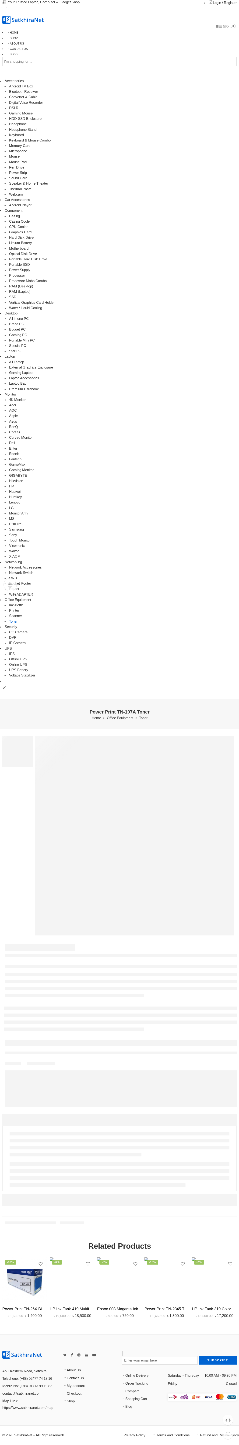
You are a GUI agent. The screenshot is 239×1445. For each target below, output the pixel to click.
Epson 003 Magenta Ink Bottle (119, 1309)
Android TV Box (21, 86)
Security (11, 627)
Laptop (10, 356)
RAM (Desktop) (21, 286)
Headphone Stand (22, 129)
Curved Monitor (21, 437)
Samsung (16, 529)
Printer (14, 610)
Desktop (11, 313)
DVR (13, 637)
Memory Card (19, 146)
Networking (13, 562)
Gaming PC (18, 335)
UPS (8, 648)
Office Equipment (18, 600)
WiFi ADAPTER (21, 594)
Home (96, 718)
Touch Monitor (20, 540)
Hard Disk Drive (21, 237)
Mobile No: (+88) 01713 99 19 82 (27, 1386)
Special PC (17, 346)
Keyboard (16, 135)
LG (11, 508)
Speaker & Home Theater (28, 183)
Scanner (15, 616)
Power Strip (18, 173)
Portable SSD (19, 264)
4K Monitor (17, 400)
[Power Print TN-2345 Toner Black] (167, 1279)
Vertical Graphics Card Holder (32, 302)
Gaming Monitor (21, 470)
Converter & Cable (23, 97)
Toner (13, 621)
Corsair (14, 432)
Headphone (18, 124)
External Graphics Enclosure (31, 367)
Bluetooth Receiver (23, 91)
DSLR (13, 108)
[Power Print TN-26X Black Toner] (24, 1279)
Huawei (15, 491)
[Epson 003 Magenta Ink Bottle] (119, 1279)
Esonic (14, 454)
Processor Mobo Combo (28, 281)
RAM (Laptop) (20, 291)
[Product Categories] (217, 27)
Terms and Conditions (173, 1435)
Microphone (18, 151)
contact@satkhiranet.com (22, 1393)
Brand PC (16, 324)
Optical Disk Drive (23, 254)
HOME (14, 32)
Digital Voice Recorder (26, 102)
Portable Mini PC (22, 340)
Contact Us (75, 1378)
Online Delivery (137, 1375)
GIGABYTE (18, 475)
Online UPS (18, 664)
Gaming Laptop (20, 373)
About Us (74, 1370)
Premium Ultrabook (24, 389)
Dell (12, 443)
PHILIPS (15, 524)
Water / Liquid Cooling (25, 308)
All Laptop (16, 362)
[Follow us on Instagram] (78, 1355)
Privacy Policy (134, 1435)
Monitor (10, 394)
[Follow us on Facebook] (72, 1355)
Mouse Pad (18, 162)
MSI (12, 519)
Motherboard (18, 248)
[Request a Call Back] (228, 1420)
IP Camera (17, 643)
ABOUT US (17, 43)
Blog (128, 1406)
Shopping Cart (136, 1399)
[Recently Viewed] (228, 1434)
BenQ (13, 427)
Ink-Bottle (16, 605)
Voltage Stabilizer (22, 675)
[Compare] (231, 27)
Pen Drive (16, 167)
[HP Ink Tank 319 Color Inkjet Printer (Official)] (214, 1279)
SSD (12, 297)
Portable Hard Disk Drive (28, 259)
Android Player (20, 205)
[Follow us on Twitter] (64, 1355)
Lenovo (14, 502)
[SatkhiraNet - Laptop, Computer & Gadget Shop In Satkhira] (23, 20)
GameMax (17, 464)
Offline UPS (18, 659)
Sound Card (18, 178)
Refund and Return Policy (219, 1435)
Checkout (74, 1393)
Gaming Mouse (21, 113)
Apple (13, 416)
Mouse (14, 156)
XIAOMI (15, 556)
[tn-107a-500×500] (134, 835)
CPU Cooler (18, 227)
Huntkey (15, 497)
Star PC (15, 351)
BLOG (14, 54)
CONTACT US (19, 49)
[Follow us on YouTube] (94, 1355)
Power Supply (19, 270)
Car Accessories (17, 200)
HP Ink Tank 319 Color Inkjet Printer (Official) (214, 1309)
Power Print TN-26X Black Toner (24, 1309)
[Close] (4, 688)
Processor (17, 275)
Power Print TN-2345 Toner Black (167, 1309)
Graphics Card (20, 232)
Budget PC (17, 329)
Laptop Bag (17, 383)
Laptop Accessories (24, 378)
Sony (13, 535)
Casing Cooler (20, 221)
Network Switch (21, 573)
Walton (14, 551)
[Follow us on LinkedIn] (86, 1355)
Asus (13, 421)
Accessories (14, 81)
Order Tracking (136, 1383)
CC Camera (18, 632)
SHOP (14, 38)
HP (11, 486)
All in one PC (19, 319)
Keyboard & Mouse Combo (30, 140)
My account (76, 1386)
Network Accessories (25, 567)
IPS (12, 654)
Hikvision (16, 481)
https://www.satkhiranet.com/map (27, 1408)
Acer (12, 405)
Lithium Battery (20, 243)
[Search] (235, 27)
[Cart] (224, 27)
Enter (13, 448)
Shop (71, 1401)
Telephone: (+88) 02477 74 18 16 (27, 1378)
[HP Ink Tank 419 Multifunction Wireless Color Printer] (72, 1279)
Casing (14, 216)
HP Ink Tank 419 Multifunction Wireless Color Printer (72, 1309)
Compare (132, 1391)
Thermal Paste (20, 189)
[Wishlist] (227, 27)
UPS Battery (18, 670)
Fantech (15, 459)
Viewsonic (17, 546)
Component (13, 210)
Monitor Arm (18, 513)
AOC (13, 410)
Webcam (16, 194)
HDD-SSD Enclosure (25, 119)
